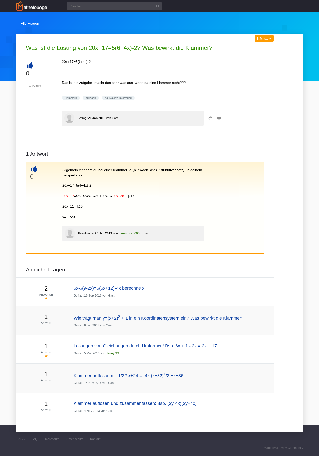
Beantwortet (86, 233)
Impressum (51, 439)
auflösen (91, 97)
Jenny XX (112, 353)
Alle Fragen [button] (30, 23)
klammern (71, 97)
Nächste (264, 38)
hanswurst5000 (129, 233)
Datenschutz (74, 439)
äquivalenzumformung (118, 97)
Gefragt (82, 118)
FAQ (34, 439)
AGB (21, 439)
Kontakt (95, 439)
